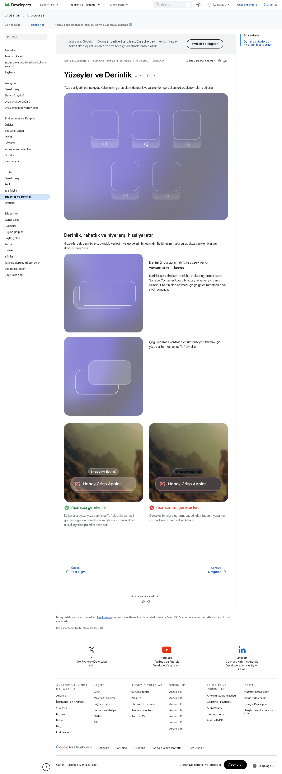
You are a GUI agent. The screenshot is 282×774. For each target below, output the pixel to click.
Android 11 (175, 728)
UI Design (13, 15)
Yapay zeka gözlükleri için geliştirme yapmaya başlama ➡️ (93, 24)
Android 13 (175, 716)
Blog (59, 726)
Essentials (47, 4)
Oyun (97, 691)
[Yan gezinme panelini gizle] (46, 767)
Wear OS (136, 698)
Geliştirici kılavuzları (219, 701)
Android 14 (176, 710)
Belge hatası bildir (255, 698)
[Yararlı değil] (225, 61)
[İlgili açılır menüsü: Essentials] (59, 4)
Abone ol (235, 765)
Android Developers (75, 61)
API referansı (214, 708)
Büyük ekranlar (140, 691)
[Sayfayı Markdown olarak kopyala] (148, 75)
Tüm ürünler (196, 748)
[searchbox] (26, 37)
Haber (59, 720)
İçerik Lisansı (104, 617)
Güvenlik (61, 708)
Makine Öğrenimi (104, 698)
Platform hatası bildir (256, 691)
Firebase (139, 748)
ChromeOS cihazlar (143, 704)
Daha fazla (117, 4)
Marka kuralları (88, 764)
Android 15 (175, 704)
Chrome (122, 748)
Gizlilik (98, 716)
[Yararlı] (219, 61)
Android (61, 695)
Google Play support (256, 704)
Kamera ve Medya (105, 710)
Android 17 (175, 691)
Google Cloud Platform (167, 748)
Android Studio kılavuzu (221, 695)
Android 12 (175, 722)
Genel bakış (12, 24)
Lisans (72, 764)
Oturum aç (270, 4)
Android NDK (215, 720)
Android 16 (176, 698)
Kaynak (60, 714)
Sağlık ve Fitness (103, 704)
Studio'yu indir (215, 714)
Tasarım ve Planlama (82, 4)
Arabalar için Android (144, 710)
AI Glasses (36, 15)
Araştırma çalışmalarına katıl (259, 711)
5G (96, 722)
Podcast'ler (63, 732)
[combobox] (172, 4)
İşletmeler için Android (70, 701)
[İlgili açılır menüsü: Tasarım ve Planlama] (100, 4)
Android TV (138, 716)
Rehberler (37, 24)
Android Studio (247, 4)
